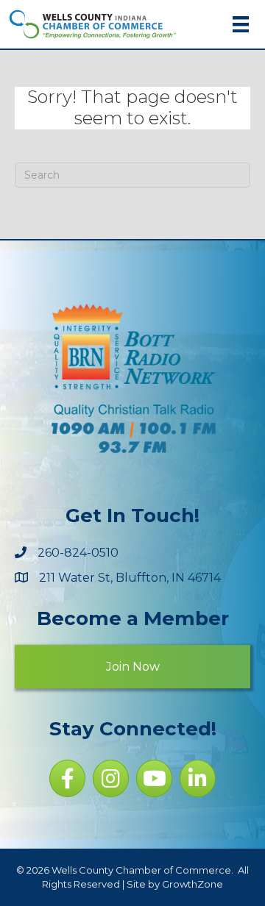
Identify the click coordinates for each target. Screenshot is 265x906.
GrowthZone (192, 884)
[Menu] (241, 24)
